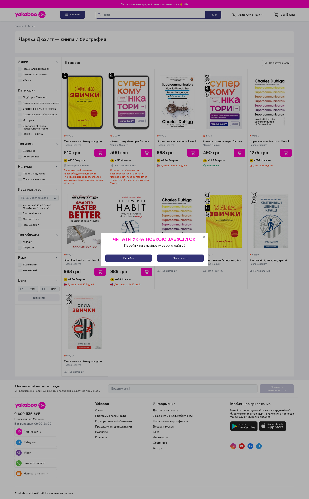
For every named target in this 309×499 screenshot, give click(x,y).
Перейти (128, 258)
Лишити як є (180, 258)
